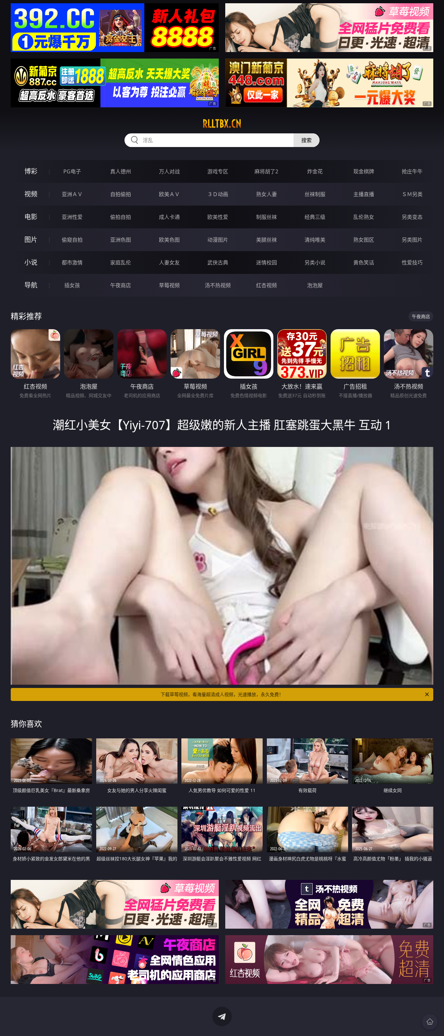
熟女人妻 (266, 194)
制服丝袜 (266, 217)
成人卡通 (169, 217)
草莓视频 (169, 285)
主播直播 (363, 194)
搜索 (306, 140)
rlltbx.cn (222, 123)
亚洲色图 (120, 239)
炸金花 (315, 171)
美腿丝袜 (266, 239)
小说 (30, 262)
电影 (30, 216)
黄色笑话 (363, 262)
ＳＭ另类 (412, 194)
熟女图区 (363, 239)
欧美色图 (169, 239)
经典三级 (315, 217)
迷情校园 (266, 262)
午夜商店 (120, 285)
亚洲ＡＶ (72, 194)
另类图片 (412, 239)
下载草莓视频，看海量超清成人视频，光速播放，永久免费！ (222, 694)
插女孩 (72, 285)
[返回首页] (429, 1021)
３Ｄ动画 (217, 194)
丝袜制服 (315, 194)
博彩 (30, 171)
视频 (30, 194)
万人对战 (169, 171)
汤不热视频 (218, 285)
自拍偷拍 (120, 194)
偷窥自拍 (72, 239)
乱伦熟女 (363, 217)
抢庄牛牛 (412, 171)
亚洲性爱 (72, 217)
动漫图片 (217, 239)
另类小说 (315, 262)
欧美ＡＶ (169, 194)
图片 (30, 239)
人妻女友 (169, 262)
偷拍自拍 (120, 217)
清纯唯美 (315, 239)
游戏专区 (217, 171)
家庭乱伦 (120, 262)
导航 (30, 285)
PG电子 (72, 171)
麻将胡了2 (266, 171)
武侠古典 (217, 262)
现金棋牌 (363, 171)
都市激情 (72, 262)
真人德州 (120, 171)
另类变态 (412, 217)
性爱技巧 (412, 262)
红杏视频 (266, 285)
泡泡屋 (315, 285)
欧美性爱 (217, 217)
